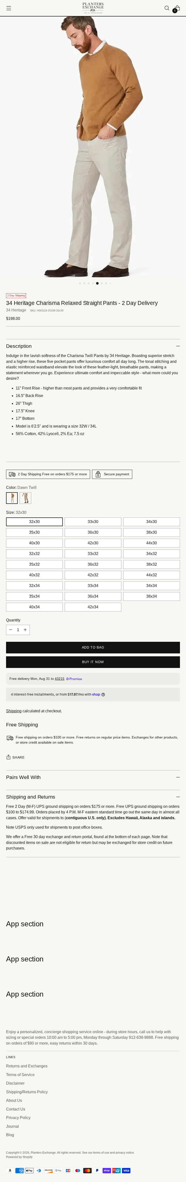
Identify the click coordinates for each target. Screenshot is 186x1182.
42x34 (93, 607)
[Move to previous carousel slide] (165, 893)
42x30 (93, 543)
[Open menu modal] (9, 8)
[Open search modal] (167, 8)
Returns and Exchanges (26, 1066)
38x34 (151, 596)
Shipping (14, 711)
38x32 (151, 564)
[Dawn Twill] (12, 498)
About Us (14, 1100)
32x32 (34, 554)
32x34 (34, 586)
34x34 (151, 586)
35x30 (34, 532)
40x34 (34, 607)
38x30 (151, 532)
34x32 (151, 554)
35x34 (34, 596)
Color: (21, 487)
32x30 (34, 522)
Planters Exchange (43, 1152)
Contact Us (15, 1109)
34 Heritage (16, 310)
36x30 (93, 532)
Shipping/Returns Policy (27, 1092)
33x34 (93, 586)
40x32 (34, 575)
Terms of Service (20, 1075)
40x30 (34, 543)
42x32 (93, 575)
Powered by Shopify (19, 1157)
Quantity (13, 620)
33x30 (93, 522)
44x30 (151, 543)
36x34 (93, 596)
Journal (12, 1126)
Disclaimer (15, 1083)
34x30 (151, 522)
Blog (10, 1135)
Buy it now (93, 662)
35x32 (34, 564)
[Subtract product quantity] (10, 630)
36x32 (93, 564)
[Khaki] (25, 498)
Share (18, 757)
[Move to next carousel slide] (176, 893)
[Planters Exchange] (93, 8)
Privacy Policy (18, 1118)
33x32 (93, 554)
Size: (16, 512)
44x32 (151, 575)
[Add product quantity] (25, 630)
